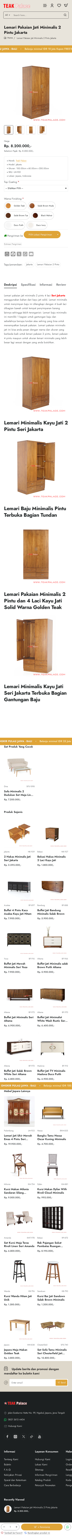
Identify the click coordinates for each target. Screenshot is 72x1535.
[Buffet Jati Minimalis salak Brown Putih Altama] (52, 939)
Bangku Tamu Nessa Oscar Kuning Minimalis (51, 1137)
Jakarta (29, 264)
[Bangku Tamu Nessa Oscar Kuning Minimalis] (52, 1111)
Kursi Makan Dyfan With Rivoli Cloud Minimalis (52, 1191)
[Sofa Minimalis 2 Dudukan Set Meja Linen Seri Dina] (19, 767)
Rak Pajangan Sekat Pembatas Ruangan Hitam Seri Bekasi (49, 1244)
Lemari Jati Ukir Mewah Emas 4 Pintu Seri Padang (18, 1137)
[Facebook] (7, 1436)
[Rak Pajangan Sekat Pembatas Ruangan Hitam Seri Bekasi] (52, 1218)
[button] (42, 1527)
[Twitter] (23, 1436)
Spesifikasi (28, 285)
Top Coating (10, 182)
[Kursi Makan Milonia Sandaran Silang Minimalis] (19, 1165)
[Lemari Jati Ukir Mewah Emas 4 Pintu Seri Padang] (19, 1111)
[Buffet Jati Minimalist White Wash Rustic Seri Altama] (52, 993)
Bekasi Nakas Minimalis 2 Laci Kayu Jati (51, 858)
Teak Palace (21, 160)
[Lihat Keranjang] (66, 5)
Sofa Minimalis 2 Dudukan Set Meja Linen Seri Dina (19, 793)
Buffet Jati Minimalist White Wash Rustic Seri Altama (51, 1019)
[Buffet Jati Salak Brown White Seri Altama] (19, 1046)
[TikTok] (31, 1436)
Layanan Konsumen (46, 1451)
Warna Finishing (13, 199)
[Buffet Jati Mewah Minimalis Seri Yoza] (19, 939)
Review (61, 285)
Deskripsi (10, 285)
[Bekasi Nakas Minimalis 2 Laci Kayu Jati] (52, 832)
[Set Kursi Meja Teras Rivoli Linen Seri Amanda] (19, 1218)
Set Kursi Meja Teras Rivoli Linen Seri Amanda (19, 1244)
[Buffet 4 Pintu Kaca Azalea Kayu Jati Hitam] (19, 886)
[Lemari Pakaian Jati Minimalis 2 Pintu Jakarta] (8, 1509)
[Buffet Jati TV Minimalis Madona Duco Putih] (52, 1046)
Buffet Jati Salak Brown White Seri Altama (18, 1072)
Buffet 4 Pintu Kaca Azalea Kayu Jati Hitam (17, 912)
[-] (4, 1527)
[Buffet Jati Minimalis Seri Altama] (19, 993)
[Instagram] (15, 1436)
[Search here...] (65, 15)
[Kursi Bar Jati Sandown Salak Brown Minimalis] (52, 1272)
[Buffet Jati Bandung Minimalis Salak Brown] (52, 886)
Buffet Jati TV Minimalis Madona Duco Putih (51, 1072)
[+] (16, 1527)
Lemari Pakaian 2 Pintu (48, 264)
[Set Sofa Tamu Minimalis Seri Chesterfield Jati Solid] (52, 1325)
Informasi (46, 285)
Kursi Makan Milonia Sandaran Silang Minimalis (16, 1191)
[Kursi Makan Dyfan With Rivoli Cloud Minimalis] (52, 1165)
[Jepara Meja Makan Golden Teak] (19, 1325)
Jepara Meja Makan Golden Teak (15, 1351)
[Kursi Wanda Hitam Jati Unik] (19, 1272)
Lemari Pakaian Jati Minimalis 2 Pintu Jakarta (35, 1507)
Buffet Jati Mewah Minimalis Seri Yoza (15, 965)
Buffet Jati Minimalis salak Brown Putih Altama (52, 965)
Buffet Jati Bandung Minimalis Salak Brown (50, 912)
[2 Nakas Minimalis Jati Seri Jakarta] (19, 832)
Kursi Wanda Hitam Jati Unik (18, 1298)
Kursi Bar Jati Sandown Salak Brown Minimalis (51, 1298)
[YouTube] (39, 1436)
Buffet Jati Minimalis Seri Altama (18, 1019)
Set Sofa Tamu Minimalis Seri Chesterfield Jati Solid (52, 1351)
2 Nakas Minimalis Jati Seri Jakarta (17, 858)
